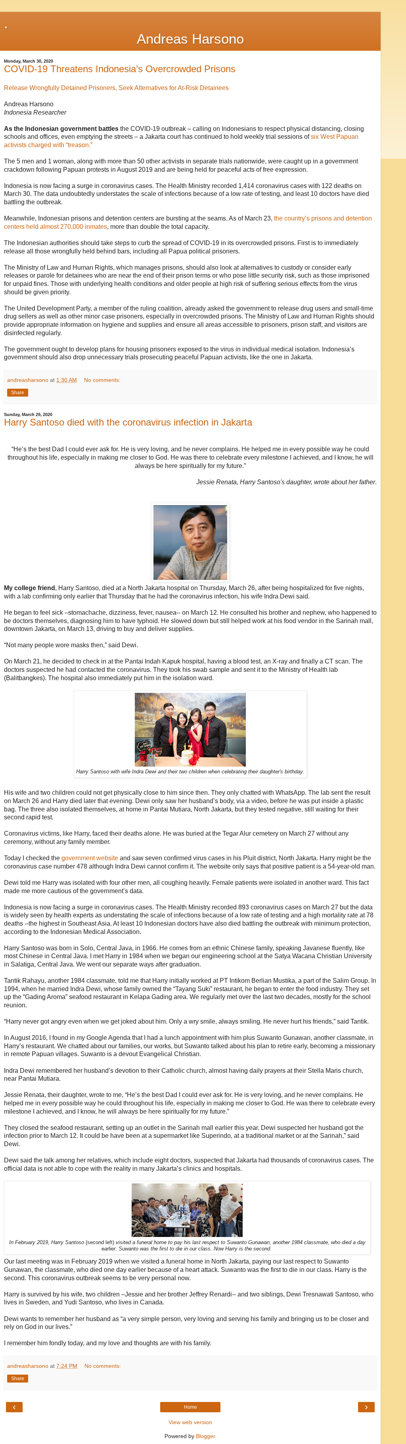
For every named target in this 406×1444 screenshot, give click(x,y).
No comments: (102, 380)
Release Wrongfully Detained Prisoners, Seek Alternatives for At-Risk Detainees (116, 87)
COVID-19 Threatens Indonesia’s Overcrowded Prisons (120, 68)
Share (17, 392)
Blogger (205, 1436)
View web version (190, 1422)
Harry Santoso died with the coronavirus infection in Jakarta (128, 422)
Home (190, 1407)
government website (89, 858)
